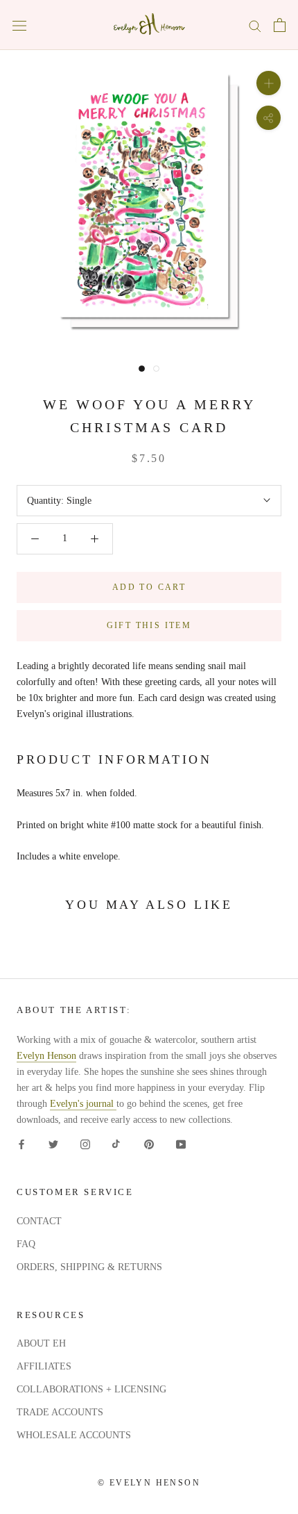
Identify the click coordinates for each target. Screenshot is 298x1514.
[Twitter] (53, 1143)
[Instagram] (85, 1143)
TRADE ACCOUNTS (60, 1412)
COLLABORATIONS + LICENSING (91, 1389)
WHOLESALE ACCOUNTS (74, 1435)
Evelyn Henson (46, 1056)
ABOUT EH (41, 1343)
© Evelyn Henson (149, 1483)
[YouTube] (181, 1143)
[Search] (255, 25)
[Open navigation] (19, 25)
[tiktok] (117, 1143)
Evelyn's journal (83, 1104)
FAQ (26, 1244)
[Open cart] (280, 25)
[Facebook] (21, 1143)
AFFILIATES (44, 1366)
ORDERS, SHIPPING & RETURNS (89, 1267)
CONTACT (39, 1221)
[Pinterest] (149, 1143)
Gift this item (149, 625)
